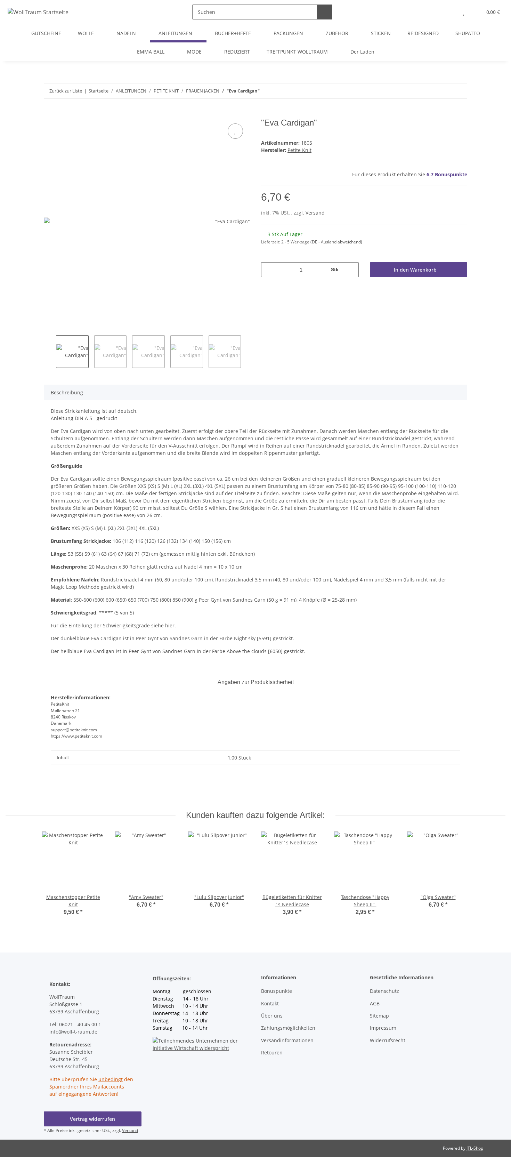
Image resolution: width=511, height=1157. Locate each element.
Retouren (272, 1052)
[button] (449, 12)
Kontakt (270, 1003)
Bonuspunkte (276, 991)
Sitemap (379, 1015)
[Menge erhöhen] (350, 270)
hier (170, 625)
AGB (375, 1003)
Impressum (383, 1028)
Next (247, 351)
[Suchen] (324, 12)
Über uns (272, 1015)
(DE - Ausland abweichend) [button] (336, 242)
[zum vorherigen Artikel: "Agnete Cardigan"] (459, 90)
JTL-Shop (475, 1148)
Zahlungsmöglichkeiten (288, 1028)
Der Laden (362, 51)
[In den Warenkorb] (49, 114)
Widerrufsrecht (387, 1040)
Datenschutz (384, 991)
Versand (315, 212)
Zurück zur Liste (65, 91)
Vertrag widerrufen (92, 1119)
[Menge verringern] (268, 270)
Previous (50, 351)
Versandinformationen (287, 1040)
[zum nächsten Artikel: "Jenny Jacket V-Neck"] (444, 90)
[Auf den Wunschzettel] (235, 131)
